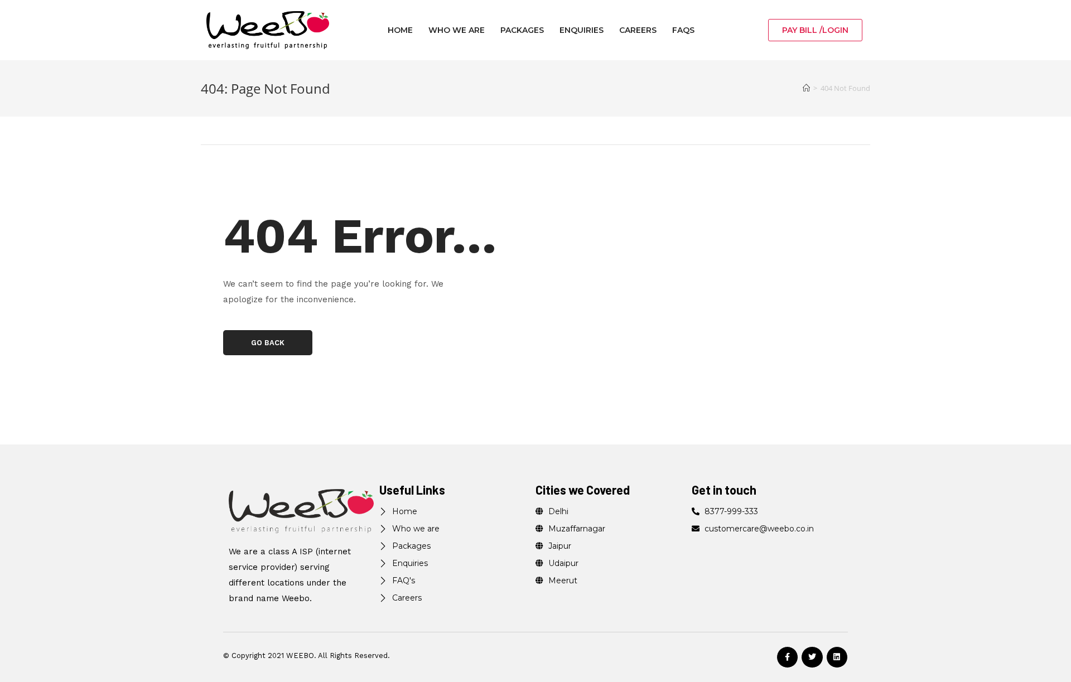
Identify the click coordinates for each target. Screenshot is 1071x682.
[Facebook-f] (787, 657)
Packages (522, 30)
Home (400, 30)
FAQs (683, 30)
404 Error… (360, 235)
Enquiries (581, 30)
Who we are (456, 30)
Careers (638, 30)
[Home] (806, 88)
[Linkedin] (837, 657)
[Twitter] (812, 657)
